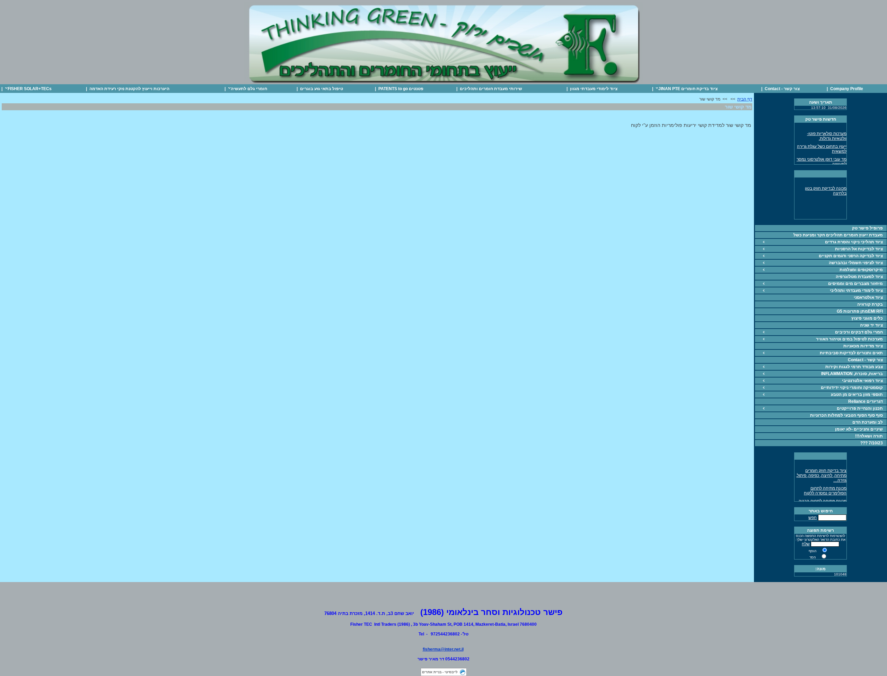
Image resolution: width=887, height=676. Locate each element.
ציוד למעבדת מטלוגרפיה (859, 276)
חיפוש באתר (821, 511)
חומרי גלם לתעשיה (249, 88)
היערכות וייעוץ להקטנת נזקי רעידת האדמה (129, 88)
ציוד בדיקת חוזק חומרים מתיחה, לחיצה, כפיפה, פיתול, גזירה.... (821, 472)
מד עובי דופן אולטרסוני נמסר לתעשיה (821, 159)
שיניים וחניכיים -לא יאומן (859, 429)
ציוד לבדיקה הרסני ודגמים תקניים (851, 255)
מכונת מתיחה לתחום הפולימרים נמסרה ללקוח (825, 488)
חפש (812, 517)
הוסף (812, 551)
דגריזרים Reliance (865, 401)
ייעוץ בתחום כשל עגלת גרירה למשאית (821, 146)
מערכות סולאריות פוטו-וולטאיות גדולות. (826, 133)
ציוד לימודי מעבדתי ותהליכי (856, 290)
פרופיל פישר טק (867, 228)
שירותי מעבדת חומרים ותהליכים (491, 88)
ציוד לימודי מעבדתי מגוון (593, 88)
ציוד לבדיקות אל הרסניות (859, 248)
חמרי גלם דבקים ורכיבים (859, 332)
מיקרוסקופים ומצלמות (861, 269)
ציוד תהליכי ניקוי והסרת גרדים (854, 242)
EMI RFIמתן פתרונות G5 (860, 311)
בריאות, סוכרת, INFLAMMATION (852, 373)
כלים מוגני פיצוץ (867, 318)
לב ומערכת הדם (867, 422)
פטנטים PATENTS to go (400, 88)
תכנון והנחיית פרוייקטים (860, 408)
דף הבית (744, 99)
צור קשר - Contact (782, 88)
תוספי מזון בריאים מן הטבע (857, 394)
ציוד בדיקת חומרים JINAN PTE (688, 88)
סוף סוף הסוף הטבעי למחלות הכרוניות (846, 415)
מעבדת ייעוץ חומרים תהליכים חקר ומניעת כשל (838, 235)
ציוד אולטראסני (868, 297)
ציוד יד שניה (871, 325)
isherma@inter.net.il (444, 649)
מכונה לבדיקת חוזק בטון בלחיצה (825, 188)
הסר (812, 557)
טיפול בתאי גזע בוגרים (321, 88)
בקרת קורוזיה (870, 304)
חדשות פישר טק (820, 119)
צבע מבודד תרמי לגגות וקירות (854, 366)
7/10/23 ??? (871, 443)
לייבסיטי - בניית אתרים (440, 672)
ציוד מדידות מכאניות (863, 346)
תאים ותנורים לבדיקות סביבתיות (851, 352)
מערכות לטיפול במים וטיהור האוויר (849, 339)
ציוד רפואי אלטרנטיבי (862, 380)
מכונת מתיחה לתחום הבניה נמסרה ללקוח (822, 500)
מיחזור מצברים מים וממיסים (855, 283)
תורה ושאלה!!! (869, 436)
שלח (806, 543)
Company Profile (846, 88)
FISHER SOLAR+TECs (30, 88)
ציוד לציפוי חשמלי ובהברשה (856, 262)
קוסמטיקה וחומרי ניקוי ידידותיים (852, 387)
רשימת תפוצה (820, 530)
